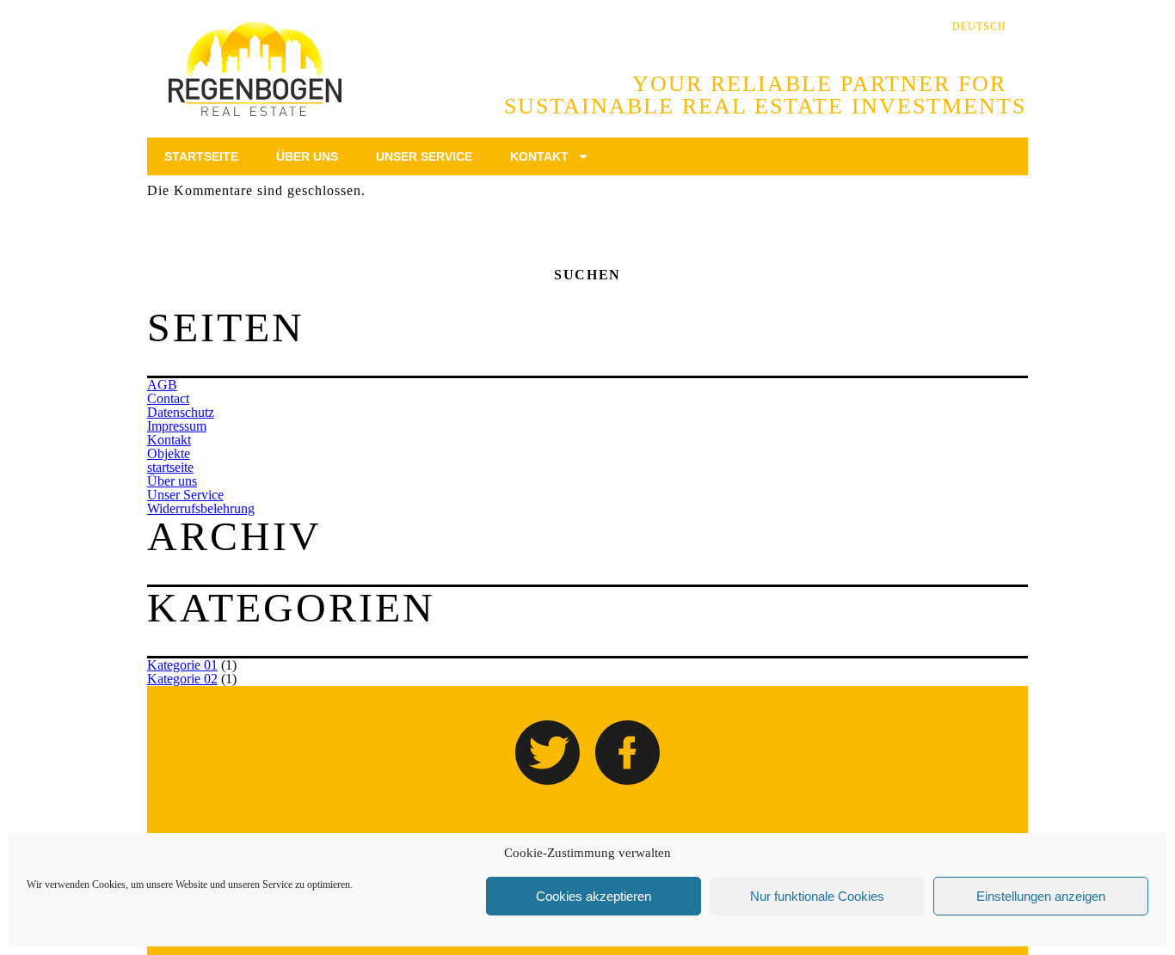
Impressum (176, 426)
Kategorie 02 (182, 678)
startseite (170, 467)
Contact (168, 398)
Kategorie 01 (182, 665)
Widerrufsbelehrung (201, 508)
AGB (162, 384)
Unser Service (185, 494)
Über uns (172, 481)
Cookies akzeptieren (593, 896)
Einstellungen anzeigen (1040, 896)
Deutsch (979, 26)
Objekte (168, 453)
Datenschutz (180, 412)
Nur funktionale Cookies (817, 896)
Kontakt (169, 439)
